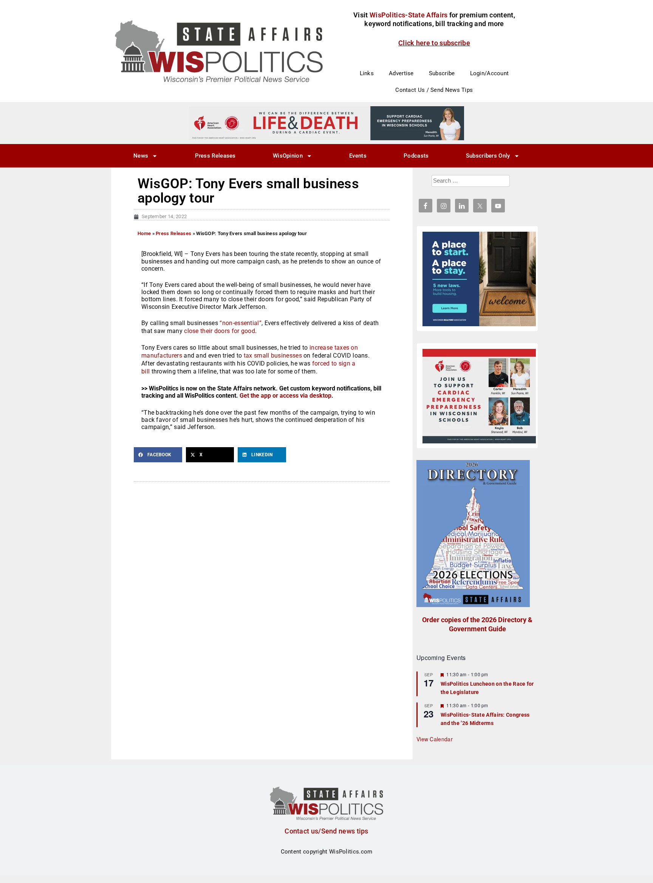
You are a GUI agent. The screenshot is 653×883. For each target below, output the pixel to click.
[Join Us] (479, 396)
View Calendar (434, 739)
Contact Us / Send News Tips (434, 90)
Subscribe (442, 73)
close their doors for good (219, 331)
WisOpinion (288, 155)
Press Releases (215, 155)
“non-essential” (241, 323)
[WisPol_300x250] (479, 279)
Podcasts (416, 155)
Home (144, 233)
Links (367, 73)
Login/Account (489, 73)
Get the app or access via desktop (285, 395)
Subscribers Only (488, 155)
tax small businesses (273, 355)
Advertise (401, 73)
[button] (158, 454)
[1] (326, 122)
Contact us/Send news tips (326, 831)
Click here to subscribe (434, 43)
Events (358, 155)
